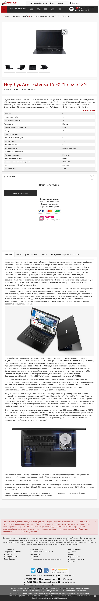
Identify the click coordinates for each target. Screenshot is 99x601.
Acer (32, 16)
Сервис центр (74, 556)
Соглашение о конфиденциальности (45, 559)
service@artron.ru (68, 582)
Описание (8, 254)
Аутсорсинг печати (76, 559)
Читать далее (89, 110)
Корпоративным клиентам (41, 551)
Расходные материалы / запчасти (65, 254)
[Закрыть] (95, 596)
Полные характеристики (26, 254)
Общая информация (12, 551)
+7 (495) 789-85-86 (33, 579)
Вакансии (34, 556)
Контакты (8, 554)
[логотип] (9, 3)
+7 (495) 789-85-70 (33, 582)
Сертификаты (9, 559)
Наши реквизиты (11, 556)
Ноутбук (25, 16)
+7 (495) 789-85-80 (33, 575)
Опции (44, 254)
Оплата (71, 554)
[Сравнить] (92, 177)
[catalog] (4, 9)
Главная (7, 16)
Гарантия (72, 561)
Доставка (72, 551)
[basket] (86, 9)
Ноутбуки (16, 16)
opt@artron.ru (66, 579)
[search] (70, 3)
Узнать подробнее (20, 193)
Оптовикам (35, 554)
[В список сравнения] (71, 9)
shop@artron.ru (67, 575)
